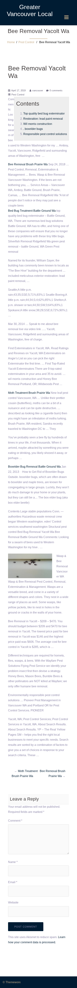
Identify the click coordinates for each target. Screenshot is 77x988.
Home (11, 42)
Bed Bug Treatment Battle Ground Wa (32, 210)
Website (13, 902)
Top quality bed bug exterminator (44, 113)
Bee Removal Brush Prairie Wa (28, 164)
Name (13, 862)
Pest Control (26, 42)
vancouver (37, 90)
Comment (15, 820)
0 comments (56, 90)
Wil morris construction (37, 123)
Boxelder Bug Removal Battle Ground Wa (34, 466)
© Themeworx (12, 982)
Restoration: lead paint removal (43, 118)
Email (12, 882)
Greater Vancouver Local (30, 10)
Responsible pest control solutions (45, 134)
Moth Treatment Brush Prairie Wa (29, 392)
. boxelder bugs (33, 128)
